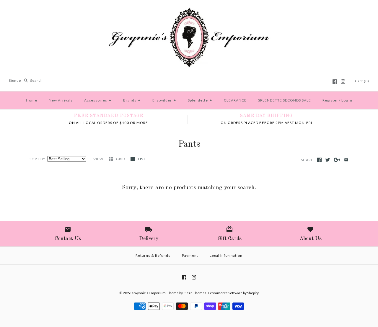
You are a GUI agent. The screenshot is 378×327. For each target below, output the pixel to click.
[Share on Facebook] (319, 160)
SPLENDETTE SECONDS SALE (284, 100)
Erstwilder (164, 100)
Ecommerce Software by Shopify (233, 293)
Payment (190, 255)
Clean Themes (194, 293)
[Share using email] (346, 160)
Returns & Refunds (153, 255)
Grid (121, 159)
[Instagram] (343, 81)
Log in (346, 100)
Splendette (200, 100)
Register (330, 100)
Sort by (37, 159)
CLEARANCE (235, 100)
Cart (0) (362, 81)
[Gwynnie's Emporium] (189, 9)
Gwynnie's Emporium (149, 293)
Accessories (97, 100)
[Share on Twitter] (327, 160)
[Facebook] (335, 81)
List (142, 159)
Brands (132, 100)
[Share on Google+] (337, 160)
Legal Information (226, 255)
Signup (15, 80)
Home (31, 100)
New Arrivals (61, 100)
